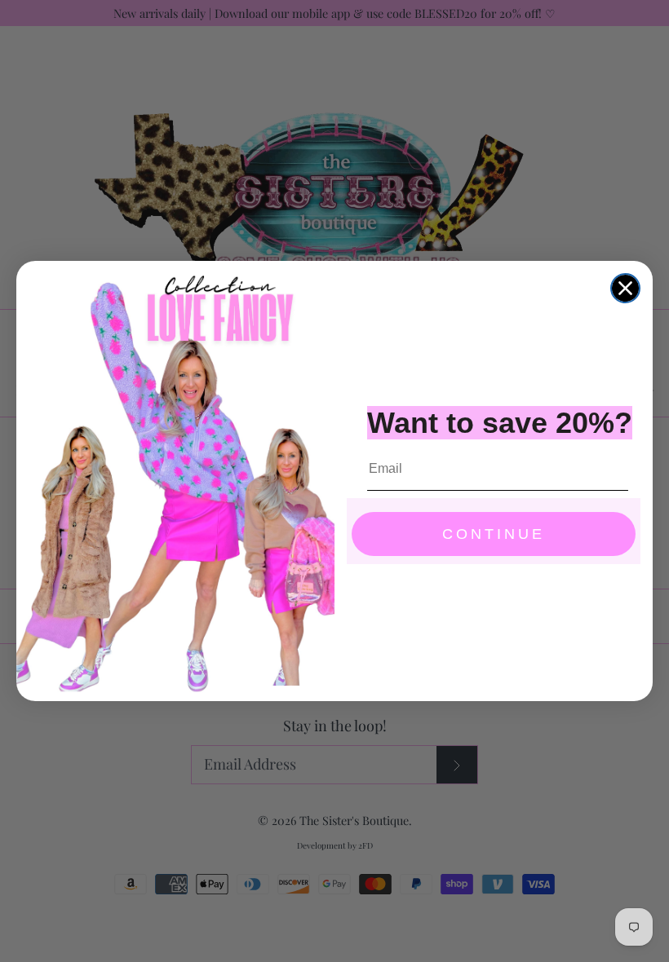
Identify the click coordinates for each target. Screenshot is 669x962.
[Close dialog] (625, 288)
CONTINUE (493, 534)
